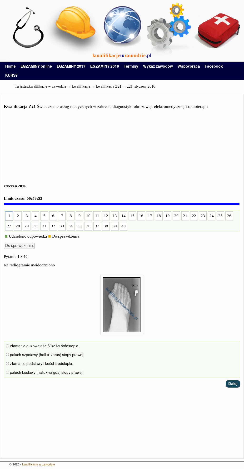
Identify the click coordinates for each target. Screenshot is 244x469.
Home (10, 66)
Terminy (131, 66)
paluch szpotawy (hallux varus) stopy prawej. (46, 354)
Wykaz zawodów (158, 66)
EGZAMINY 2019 (104, 66)
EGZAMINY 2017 (71, 66)
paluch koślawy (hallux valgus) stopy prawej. (46, 372)
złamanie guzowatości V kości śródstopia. (44, 345)
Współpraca (189, 66)
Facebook (214, 66)
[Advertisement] (121, 149)
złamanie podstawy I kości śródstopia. (41, 363)
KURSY (11, 75)
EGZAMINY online (36, 66)
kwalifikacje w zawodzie (38, 464)
